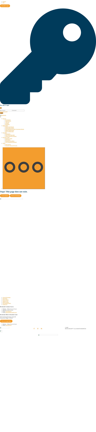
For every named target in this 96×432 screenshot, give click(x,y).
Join (3, 2)
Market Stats (5, 125)
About (4, 143)
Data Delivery (8, 121)
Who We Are (8, 144)
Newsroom (5, 298)
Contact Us (5, 304)
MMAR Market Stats (9, 130)
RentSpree (7, 124)
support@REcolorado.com (11, 312)
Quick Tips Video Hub (10, 135)
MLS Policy (7, 139)
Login (2, 113)
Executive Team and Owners (11, 145)
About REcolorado (6, 297)
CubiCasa (7, 122)
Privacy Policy (6, 299)
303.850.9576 (8, 311)
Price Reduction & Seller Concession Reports (14, 129)
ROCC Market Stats (9, 131)
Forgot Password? (3, 111)
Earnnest (7, 123)
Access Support (5, 195)
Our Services (8, 119)
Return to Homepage (15, 195)
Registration (7, 133)
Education (5, 132)
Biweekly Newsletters (9, 141)
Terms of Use (5, 301)
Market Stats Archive (9, 128)
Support (4, 1)
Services (4, 118)
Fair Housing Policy (7, 303)
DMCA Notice (6, 302)
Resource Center (6, 137)
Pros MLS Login (5, 5)
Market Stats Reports (9, 126)
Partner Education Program (10, 136)
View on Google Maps (6, 321)
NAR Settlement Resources (11, 142)
